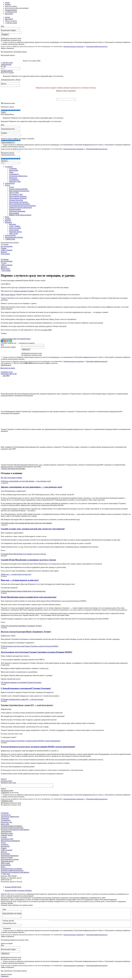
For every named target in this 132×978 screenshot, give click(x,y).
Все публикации (6, 246)
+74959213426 (10, 239)
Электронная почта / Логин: (11, 80)
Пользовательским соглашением (74, 46)
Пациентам (5, 818)
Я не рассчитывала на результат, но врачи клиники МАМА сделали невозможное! (38, 747)
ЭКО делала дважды (8, 294)
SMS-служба (5, 863)
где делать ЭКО (45, 330)
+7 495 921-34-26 (11, 12)
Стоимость (4, 844)
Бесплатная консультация (10, 859)
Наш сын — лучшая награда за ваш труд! (20, 580)
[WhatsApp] (10, 341)
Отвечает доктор (7, 835)
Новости (4, 252)
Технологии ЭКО (7, 839)
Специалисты (6, 815)
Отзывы (8, 4)
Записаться (5, 953)
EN (5, 66)
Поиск (3, 867)
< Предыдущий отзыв (9, 339)
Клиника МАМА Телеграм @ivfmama (18, 890)
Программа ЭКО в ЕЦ (9, 374)
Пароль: (3, 84)
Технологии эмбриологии (10, 816)
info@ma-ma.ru (6, 365)
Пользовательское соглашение (11, 826)
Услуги (3, 842)
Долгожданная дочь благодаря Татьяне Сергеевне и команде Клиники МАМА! (36, 652)
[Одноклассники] (5, 341)
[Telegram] (8, 341)
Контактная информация (9, 855)
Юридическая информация (10, 841)
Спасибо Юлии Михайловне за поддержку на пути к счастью (28, 560)
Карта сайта (5, 824)
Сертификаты (6, 820)
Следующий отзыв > (24, 339)
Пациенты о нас (6, 822)
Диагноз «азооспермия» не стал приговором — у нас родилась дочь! (31, 487)
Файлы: (3, 789)
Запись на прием (7, 857)
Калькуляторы (6, 865)
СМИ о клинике (6, 250)
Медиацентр (5, 846)
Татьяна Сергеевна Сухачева (24, 291)
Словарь (4, 837)
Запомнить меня (9, 103)
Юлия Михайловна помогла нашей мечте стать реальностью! (28, 597)
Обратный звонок (7, 861)
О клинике (4, 259)
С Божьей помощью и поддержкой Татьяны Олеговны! (26, 688)
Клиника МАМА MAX (13, 887)
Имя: (2, 125)
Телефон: (4, 133)
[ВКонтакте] (2, 341)
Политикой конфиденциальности (96, 46)
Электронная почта (9, 923)
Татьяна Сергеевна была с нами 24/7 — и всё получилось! (27, 705)
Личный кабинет (7, 71)
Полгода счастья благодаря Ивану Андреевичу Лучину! (26, 632)
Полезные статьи (7, 833)
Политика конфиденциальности (12, 828)
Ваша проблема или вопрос (12, 913)
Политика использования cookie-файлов (15, 829)
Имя (2, 26)
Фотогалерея (5, 254)
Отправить (5, 34)
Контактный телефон (8, 30)
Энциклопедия (6, 64)
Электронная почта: (8, 129)
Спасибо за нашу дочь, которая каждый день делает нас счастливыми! (33, 529)
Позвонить (4, 976)
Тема (4, 909)
